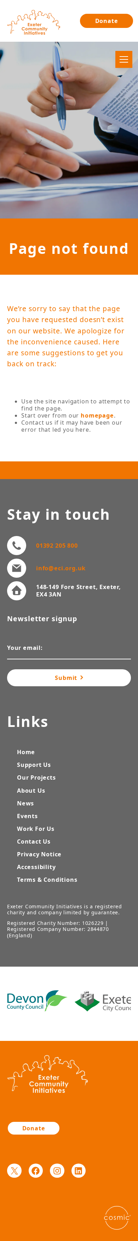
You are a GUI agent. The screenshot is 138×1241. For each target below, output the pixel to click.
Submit (67, 678)
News (25, 803)
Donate (106, 21)
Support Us (34, 765)
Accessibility (36, 867)
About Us (31, 790)
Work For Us (35, 829)
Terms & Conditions (47, 880)
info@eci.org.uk (61, 568)
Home (26, 752)
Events (27, 816)
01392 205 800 (57, 545)
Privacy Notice (39, 854)
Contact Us (34, 841)
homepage (97, 415)
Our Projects (36, 777)
